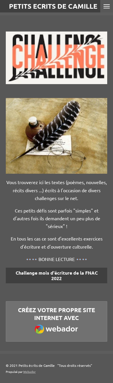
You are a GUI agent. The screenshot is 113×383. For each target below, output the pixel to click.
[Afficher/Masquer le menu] (106, 6)
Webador (29, 371)
